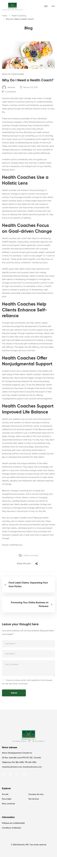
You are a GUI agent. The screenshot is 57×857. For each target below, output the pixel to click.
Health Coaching (19, 16)
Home (4, 16)
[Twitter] (10, 774)
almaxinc (11, 87)
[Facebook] (3, 774)
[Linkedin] (24, 774)
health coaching (30, 555)
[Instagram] (17, 774)
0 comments (10, 92)
